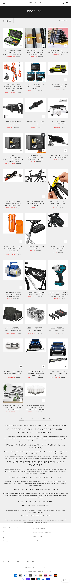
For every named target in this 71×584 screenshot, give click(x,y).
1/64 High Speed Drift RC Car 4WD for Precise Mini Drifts (13, 373)
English (44, 567)
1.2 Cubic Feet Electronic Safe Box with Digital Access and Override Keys (13, 158)
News (4, 535)
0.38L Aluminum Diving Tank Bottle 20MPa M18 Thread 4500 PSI (35, 52)
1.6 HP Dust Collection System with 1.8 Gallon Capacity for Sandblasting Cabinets (13, 249)
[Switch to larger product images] (3, 20)
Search (5, 532)
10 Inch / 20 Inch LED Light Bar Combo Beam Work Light (35, 373)
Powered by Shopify (43, 571)
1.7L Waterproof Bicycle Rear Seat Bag (35, 247)
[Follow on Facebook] (4, 561)
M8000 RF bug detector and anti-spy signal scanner (35, 456)
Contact (5, 538)
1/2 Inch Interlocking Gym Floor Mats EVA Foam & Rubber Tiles (13, 329)
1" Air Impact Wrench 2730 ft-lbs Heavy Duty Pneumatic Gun (13, 123)
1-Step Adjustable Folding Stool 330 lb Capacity (58, 123)
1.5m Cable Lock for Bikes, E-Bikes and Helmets (58, 203)
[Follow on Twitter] (9, 561)
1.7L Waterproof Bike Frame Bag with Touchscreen (58, 248)
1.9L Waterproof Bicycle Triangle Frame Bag (35, 293)
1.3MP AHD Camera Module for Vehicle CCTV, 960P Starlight (13, 203)
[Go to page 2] (49, 418)
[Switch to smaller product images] (7, 20)
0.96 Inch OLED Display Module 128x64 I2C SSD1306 (35, 86)
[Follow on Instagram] (13, 561)
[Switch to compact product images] (10, 20)
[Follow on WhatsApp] (33, 561)
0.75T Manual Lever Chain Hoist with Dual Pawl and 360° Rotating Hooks (13, 87)
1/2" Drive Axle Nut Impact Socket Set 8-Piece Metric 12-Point (57, 329)
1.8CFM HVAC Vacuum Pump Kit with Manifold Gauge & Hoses (13, 294)
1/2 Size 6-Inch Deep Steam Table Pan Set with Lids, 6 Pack (35, 329)
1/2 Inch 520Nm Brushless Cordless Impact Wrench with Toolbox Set (58, 294)
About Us (6, 541)
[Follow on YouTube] (18, 561)
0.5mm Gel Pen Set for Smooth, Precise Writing (58, 51)
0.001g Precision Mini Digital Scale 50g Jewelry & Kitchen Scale (13, 52)
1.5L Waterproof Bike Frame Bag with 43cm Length (35, 203)
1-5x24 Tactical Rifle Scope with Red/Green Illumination (35, 123)
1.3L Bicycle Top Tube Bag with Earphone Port (58, 156)
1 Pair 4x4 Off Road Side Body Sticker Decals (58, 85)
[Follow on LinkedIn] (28, 561)
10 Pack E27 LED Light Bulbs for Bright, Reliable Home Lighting (35, 407)
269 (44, 418)
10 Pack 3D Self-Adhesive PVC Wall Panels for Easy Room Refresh (13, 407)
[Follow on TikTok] (23, 561)
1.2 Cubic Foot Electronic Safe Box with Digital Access (35, 157)
